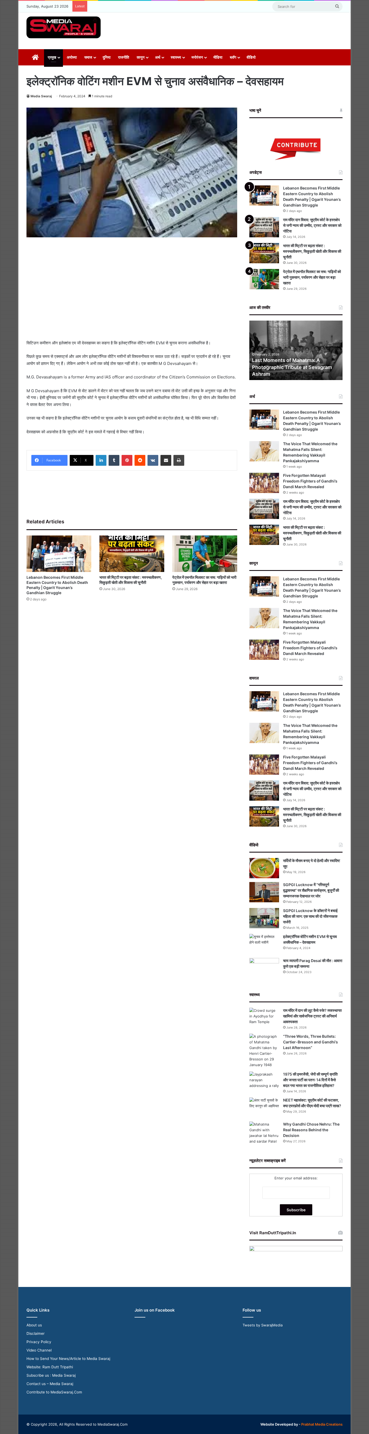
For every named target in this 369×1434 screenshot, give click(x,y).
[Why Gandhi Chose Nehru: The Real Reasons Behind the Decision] (264, 1133)
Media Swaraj (41, 96)
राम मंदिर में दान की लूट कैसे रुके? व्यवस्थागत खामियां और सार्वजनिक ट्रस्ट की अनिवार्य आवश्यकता (312, 1016)
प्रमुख (52, 57)
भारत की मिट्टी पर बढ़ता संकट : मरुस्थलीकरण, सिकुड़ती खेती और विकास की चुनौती (312, 251)
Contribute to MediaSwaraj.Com (54, 1392)
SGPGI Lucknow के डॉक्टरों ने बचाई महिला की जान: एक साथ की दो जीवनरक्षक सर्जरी (310, 916)
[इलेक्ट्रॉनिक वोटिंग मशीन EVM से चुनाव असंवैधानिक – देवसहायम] (264, 944)
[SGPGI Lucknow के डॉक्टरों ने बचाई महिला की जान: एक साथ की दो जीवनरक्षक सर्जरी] (264, 918)
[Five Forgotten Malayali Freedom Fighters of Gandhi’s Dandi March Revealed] (264, 483)
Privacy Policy (38, 1342)
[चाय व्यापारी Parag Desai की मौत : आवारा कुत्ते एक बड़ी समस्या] (264, 968)
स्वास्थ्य (176, 57)
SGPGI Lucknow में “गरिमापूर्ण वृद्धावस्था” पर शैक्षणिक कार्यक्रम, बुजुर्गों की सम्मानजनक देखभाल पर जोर (311, 890)
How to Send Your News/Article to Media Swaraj (68, 1358)
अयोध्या (72, 57)
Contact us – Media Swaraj (49, 1384)
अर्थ (157, 57)
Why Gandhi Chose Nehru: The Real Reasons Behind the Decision (311, 1130)
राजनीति (123, 57)
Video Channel (39, 1350)
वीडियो (251, 57)
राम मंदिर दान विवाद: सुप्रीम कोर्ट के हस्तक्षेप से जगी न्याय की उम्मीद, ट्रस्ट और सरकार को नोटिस (312, 225)
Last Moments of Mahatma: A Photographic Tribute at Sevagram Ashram (292, 367)
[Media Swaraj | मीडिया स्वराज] (63, 27)
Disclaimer (35, 1333)
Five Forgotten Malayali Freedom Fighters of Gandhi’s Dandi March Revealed (310, 481)
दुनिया (106, 57)
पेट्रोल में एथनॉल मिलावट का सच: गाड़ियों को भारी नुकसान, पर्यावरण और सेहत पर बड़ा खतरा (312, 277)
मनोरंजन (197, 57)
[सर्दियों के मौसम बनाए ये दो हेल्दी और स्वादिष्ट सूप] (264, 868)
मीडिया (217, 57)
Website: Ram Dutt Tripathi (49, 1367)
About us (34, 1325)
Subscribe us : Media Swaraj (51, 1375)
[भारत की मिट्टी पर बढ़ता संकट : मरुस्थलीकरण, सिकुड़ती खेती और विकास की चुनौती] (131, 553)
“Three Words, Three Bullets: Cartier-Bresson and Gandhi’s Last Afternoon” (310, 1042)
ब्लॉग (233, 57)
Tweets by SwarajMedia (263, 1325)
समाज (88, 57)
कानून (141, 57)
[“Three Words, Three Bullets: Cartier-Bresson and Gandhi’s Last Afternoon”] (264, 1051)
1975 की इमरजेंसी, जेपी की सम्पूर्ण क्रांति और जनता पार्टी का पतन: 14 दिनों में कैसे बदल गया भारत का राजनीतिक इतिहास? (310, 1080)
